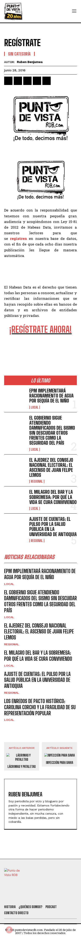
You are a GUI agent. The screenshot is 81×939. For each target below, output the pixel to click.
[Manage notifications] (9, 929)
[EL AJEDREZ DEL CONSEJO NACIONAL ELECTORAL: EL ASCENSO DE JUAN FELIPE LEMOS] (15, 467)
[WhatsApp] (37, 81)
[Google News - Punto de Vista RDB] (40, 348)
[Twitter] (20, 896)
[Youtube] (53, 896)
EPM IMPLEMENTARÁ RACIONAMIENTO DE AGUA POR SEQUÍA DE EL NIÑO (51, 396)
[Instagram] (42, 896)
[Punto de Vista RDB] (13, 11)
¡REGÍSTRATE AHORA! (40, 329)
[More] (56, 81)
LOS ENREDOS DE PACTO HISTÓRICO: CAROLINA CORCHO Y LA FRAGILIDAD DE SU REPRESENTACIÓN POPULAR (40, 707)
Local (34, 407)
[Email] (46, 81)
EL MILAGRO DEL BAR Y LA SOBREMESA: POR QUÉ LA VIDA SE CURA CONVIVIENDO (53, 497)
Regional (37, 481)
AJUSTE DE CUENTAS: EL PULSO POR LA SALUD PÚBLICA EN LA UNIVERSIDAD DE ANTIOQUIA (53, 526)
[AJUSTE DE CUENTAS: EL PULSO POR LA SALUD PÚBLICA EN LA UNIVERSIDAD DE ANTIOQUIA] (15, 527)
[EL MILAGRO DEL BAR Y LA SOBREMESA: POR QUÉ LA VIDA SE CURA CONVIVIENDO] (15, 499)
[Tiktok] (31, 896)
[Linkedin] (27, 81)
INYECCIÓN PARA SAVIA (59, 762)
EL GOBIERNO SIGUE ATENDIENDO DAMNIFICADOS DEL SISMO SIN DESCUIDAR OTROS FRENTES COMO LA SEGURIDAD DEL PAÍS (52, 430)
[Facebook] (8, 81)
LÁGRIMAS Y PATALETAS (21, 766)
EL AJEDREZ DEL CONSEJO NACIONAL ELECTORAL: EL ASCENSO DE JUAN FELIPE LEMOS (51, 467)
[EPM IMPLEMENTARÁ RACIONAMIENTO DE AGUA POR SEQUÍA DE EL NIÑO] (15, 398)
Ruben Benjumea (30, 62)
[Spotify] (65, 896)
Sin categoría (19, 54)
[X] (18, 81)
